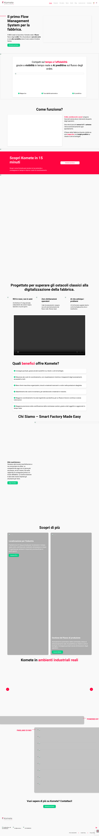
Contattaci (89, 3)
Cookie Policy (83, 832)
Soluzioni (56, 3)
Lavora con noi (81, 3)
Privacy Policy (92, 832)
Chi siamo (62, 3)
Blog (76, 3)
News (67, 3)
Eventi (71, 3)
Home (50, 3)
